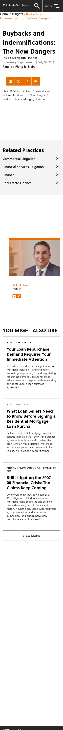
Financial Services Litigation (23, 166)
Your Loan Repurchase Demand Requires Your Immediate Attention (29, 354)
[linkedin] (10, 81)
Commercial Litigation (19, 158)
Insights (17, 14)
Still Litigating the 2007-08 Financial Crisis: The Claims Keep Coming (29, 483)
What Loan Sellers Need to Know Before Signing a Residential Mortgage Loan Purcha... (31, 418)
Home (4, 14)
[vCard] (19, 296)
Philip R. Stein (25, 66)
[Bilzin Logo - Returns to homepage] (15, 6)
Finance (8, 174)
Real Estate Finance (17, 182)
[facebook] (27, 81)
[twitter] (18, 81)
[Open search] (37, 6)
